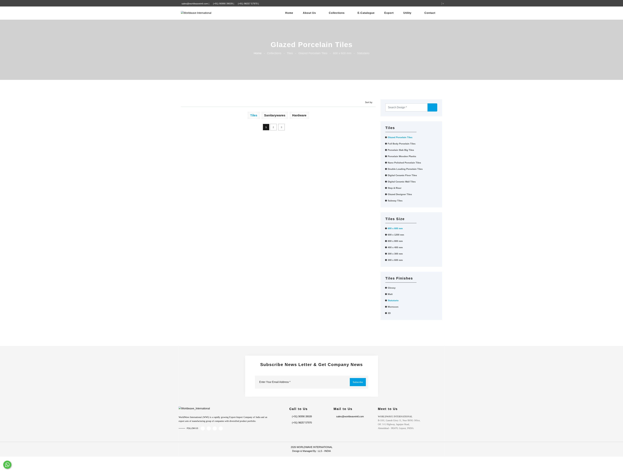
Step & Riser (394, 188)
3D (389, 313)
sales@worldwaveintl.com (195, 3)
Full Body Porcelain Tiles (401, 143)
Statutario (393, 300)
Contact (429, 13)
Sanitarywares (274, 115)
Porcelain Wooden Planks (402, 156)
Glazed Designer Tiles (400, 194)
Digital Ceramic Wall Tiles (402, 181)
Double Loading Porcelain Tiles (405, 169)
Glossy (392, 287)
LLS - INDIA (324, 451)
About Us (309, 13)
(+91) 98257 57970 (248, 3)
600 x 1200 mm (396, 234)
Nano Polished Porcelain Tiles (404, 162)
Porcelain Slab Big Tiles (401, 150)
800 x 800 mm (395, 241)
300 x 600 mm (395, 260)
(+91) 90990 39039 (223, 3)
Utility (407, 13)
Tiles (253, 115)
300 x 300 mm (395, 253)
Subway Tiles (395, 200)
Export (389, 13)
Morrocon (393, 306)
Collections (337, 13)
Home (289, 13)
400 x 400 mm (395, 247)
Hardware (299, 115)
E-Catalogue (366, 13)
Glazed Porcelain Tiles (400, 137)
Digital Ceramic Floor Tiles (402, 175)
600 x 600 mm (395, 228)
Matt (390, 294)
